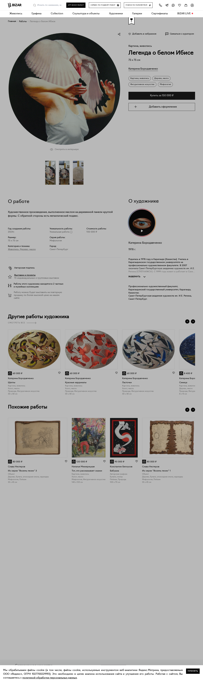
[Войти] (192, 5)
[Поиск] (34, 5)
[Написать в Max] (173, 5)
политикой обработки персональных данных (49, 678)
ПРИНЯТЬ (193, 671)
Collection (57, 13)
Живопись (16, 13)
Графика (36, 13)
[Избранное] (179, 5)
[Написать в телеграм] (166, 5)
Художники (116, 13)
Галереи (137, 13)
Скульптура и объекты (86, 13)
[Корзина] (185, 5)
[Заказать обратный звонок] (160, 5)
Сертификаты (159, 13)
